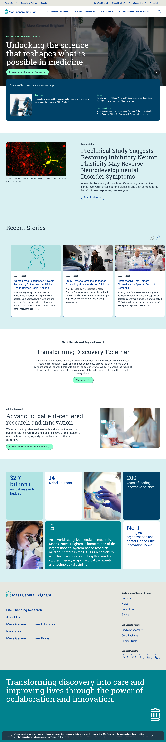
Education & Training (29, 3)
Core (130, 635)
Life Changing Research (56, 11)
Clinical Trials (117, 3)
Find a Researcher (136, 3)
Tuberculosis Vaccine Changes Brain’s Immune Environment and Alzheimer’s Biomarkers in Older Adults (61, 100)
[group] (31, 281)
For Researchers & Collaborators (133, 11)
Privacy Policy (57, 737)
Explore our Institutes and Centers (25, 72)
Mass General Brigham (31, 624)
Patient (129, 609)
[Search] (159, 11)
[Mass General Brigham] (20, 11)
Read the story (91, 197)
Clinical (129, 640)
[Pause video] (157, 72)
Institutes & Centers (82, 11)
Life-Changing (24, 610)
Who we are (81, 380)
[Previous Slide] (151, 237)
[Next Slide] (157, 237)
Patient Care (10, 3)
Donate (44, 3)
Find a (132, 630)
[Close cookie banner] (152, 735)
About (13, 617)
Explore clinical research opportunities (28, 446)
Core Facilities (99, 3)
